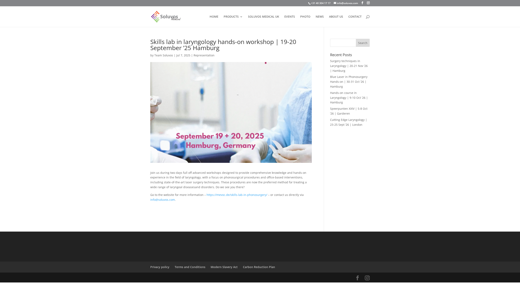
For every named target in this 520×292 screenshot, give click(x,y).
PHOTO (305, 16)
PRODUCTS (231, 16)
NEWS (320, 16)
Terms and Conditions (190, 267)
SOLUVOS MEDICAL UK (263, 16)
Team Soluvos (163, 55)
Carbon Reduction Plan (259, 267)
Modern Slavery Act (224, 267)
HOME (214, 16)
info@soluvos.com (162, 200)
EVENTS (289, 16)
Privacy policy (159, 267)
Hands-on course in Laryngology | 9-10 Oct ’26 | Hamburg (349, 97)
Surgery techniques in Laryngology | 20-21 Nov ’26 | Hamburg (349, 66)
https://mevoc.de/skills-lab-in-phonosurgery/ (237, 195)
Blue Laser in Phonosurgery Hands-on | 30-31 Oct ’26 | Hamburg (348, 81)
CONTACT (355, 16)
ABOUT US (336, 16)
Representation (204, 55)
